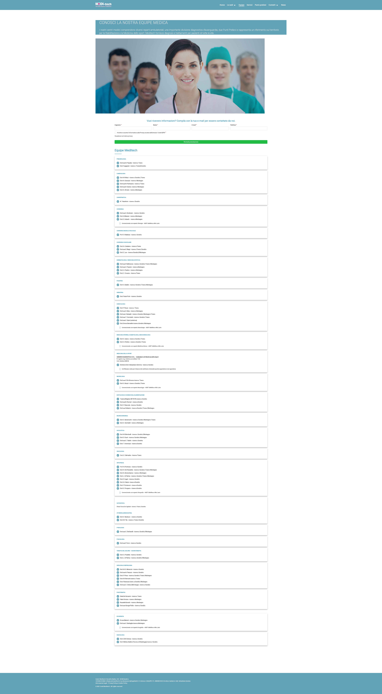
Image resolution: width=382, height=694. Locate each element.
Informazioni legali (101, 683)
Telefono (233, 125)
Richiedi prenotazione (191, 142)
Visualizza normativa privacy (124, 136)
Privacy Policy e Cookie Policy (117, 683)
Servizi (249, 5)
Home (222, 5)
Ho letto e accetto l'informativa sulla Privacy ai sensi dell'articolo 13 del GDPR (141, 132)
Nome (155, 125)
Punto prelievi (260, 5)
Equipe (241, 5)
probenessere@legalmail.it (129, 681)
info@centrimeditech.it (113, 681)
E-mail (194, 125)
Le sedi (230, 5)
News (283, 5)
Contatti (272, 5)
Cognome (118, 125)
